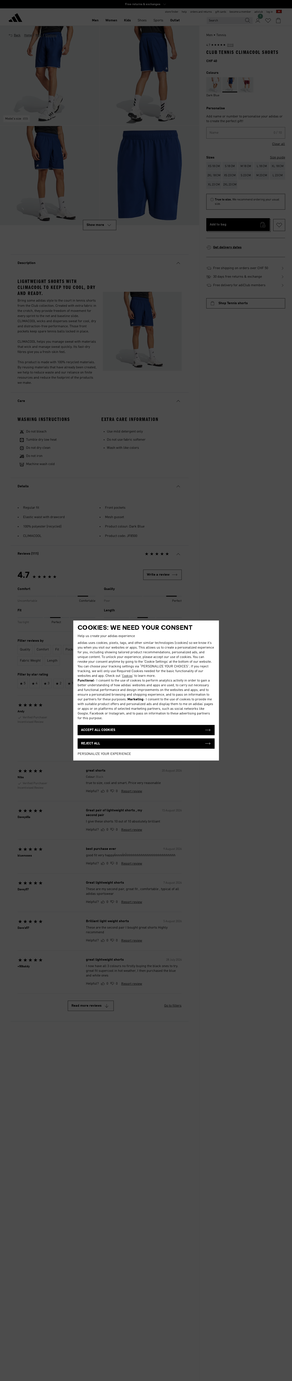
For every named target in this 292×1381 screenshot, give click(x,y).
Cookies (127, 675)
